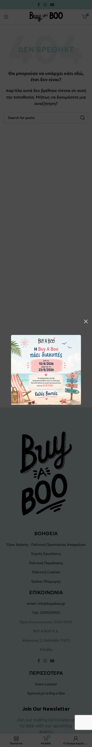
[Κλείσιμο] (86, 321)
